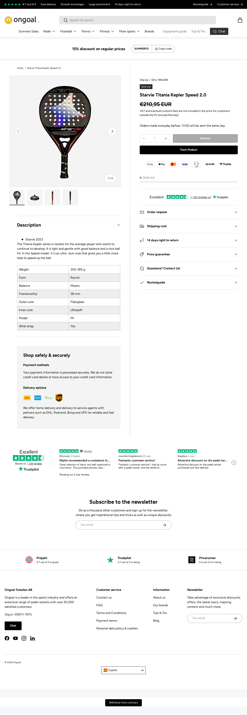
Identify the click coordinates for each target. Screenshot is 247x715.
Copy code (165, 48)
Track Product (188, 149)
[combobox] (137, 20)
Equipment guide (175, 31)
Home (20, 68)
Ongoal (17, 662)
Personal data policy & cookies (117, 628)
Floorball (66, 31)
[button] (240, 20)
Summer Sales (29, 31)
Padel (47, 31)
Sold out (205, 138)
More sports (127, 31)
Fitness (105, 31)
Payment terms (106, 620)
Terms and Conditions (111, 613)
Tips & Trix (198, 31)
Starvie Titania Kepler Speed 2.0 (44, 68)
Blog (156, 620)
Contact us (104, 597)
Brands (149, 31)
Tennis (85, 31)
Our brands (160, 605)
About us (159, 597)
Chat (13, 625)
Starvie (144, 80)
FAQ (99, 605)
